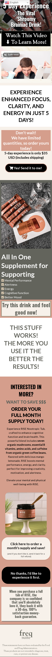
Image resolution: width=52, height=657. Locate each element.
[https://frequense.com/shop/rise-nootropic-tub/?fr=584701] (26, 514)
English (13, 2)
